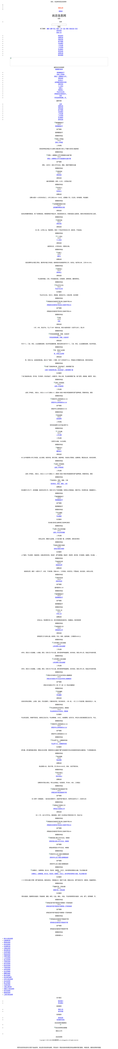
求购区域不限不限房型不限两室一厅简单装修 (59, 906)
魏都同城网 (7, 973)
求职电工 (59, 272)
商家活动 (71, 28)
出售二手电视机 (59, 386)
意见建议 (60, 1003)
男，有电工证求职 (59, 353)
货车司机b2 (59, 776)
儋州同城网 (7, 975)
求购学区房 (59, 581)
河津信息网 (7, 961)
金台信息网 (7, 981)
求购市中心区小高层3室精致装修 (59, 857)
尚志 (76, 28)
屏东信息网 (7, 963)
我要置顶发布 (59, 69)
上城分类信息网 (8, 994)
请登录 (61, 11)
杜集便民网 (7, 940)
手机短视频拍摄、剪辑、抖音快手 (59, 337)
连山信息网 (7, 959)
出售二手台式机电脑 (59, 532)
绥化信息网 (7, 944)
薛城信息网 (7, 992)
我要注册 (60, 8)
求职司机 (59, 223)
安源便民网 (7, 946)
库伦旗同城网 (8, 977)
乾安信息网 (7, 965)
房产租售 (60, 41)
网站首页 (60, 35)
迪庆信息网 (7, 969)
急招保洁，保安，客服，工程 (59, 483)
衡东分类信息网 (8, 938)
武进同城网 (7, 952)
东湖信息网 (7, 985)
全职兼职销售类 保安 (59, 207)
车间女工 (59, 191)
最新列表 (59, 101)
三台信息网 (7, 958)
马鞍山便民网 (8, 987)
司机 (59, 321)
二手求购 (60, 47)
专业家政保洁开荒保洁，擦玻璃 (59, 711)
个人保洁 (59, 240)
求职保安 (59, 175)
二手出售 (60, 45)
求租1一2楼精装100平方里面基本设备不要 (59, 158)
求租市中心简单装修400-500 (59, 402)
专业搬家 (59, 516)
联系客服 (60, 55)
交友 (64, 28)
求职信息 (60, 39)
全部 (60, 104)
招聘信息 (60, 37)
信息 (60, 21)
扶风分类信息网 (8, 979)
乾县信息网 (7, 954)
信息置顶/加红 (61, 1019)
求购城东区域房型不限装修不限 (59, 922)
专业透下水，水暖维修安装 (59, 743)
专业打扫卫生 (59, 288)
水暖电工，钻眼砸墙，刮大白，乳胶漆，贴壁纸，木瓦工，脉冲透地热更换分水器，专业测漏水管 (59, 873)
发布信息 (60, 119)
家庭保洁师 (59, 565)
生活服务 (60, 49)
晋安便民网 (7, 950)
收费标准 (60, 53)
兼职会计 (59, 451)
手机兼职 (59, 695)
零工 (54, 28)
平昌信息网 (7, 967)
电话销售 (59, 760)
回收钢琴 (59, 418)
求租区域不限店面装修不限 (59, 792)
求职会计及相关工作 (59, 808)
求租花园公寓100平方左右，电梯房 (59, 841)
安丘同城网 (7, 971)
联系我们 (60, 1001)
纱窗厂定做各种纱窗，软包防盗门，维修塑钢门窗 (59, 370)
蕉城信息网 (7, 942)
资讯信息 (60, 51)
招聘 (51, 28)
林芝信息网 (7, 990)
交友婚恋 (60, 43)
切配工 (59, 256)
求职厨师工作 (59, 630)
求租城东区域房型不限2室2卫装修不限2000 (59, 305)
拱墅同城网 (7, 956)
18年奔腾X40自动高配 (59, 646)
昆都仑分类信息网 (9, 988)
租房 (57, 28)
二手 (61, 28)
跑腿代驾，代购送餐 (59, 890)
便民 (67, 28)
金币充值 (60, 1011)
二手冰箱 (59, 435)
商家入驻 (60, 1009)
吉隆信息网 (7, 948)
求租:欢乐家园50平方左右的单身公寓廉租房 (59, 678)
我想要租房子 (59, 126)
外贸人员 (59, 613)
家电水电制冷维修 (59, 548)
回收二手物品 (59, 142)
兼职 (48, 28)
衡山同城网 (7, 983)
